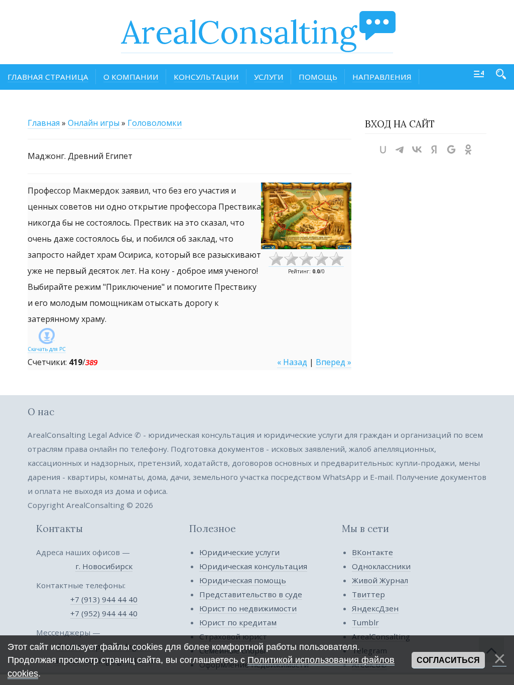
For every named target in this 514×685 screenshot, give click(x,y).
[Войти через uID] (383, 149)
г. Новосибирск (104, 566)
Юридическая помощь (242, 580)
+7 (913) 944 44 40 (104, 599)
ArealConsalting (239, 32)
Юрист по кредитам (238, 622)
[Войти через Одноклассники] (468, 149)
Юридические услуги (239, 552)
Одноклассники (381, 566)
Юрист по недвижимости (248, 608)
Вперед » (333, 362)
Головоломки (154, 122)
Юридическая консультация (253, 566)
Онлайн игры (93, 122)
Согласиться (448, 660)
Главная (44, 122)
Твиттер (368, 594)
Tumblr (365, 622)
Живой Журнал (380, 580)
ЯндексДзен (375, 608)
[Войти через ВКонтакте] (417, 149)
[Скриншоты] (306, 216)
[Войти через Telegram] (400, 149)
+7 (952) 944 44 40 (104, 613)
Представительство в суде (250, 594)
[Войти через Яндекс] (434, 149)
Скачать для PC (47, 349)
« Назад (292, 362)
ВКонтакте (372, 552)
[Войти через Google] (451, 149)
